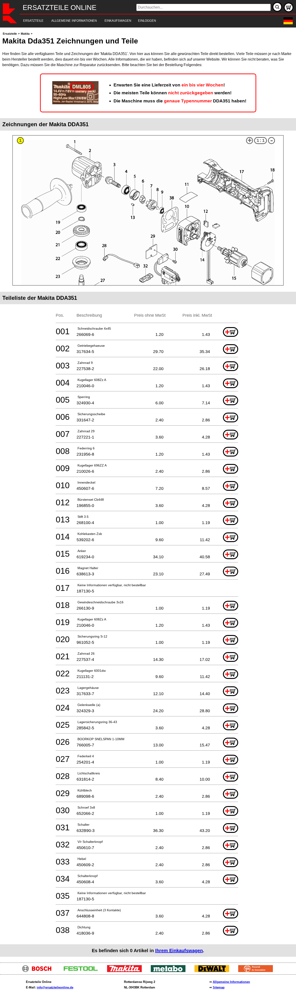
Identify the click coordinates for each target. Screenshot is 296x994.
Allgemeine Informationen (231, 982)
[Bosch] (38, 971)
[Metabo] (169, 971)
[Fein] (257, 971)
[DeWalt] (213, 971)
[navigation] (141, 21)
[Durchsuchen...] (277, 7)
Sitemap (219, 987)
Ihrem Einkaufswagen (179, 950)
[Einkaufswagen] (288, 7)
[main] (148, 494)
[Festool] (82, 971)
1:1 (260, 140)
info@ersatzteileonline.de (55, 987)
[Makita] (126, 971)
